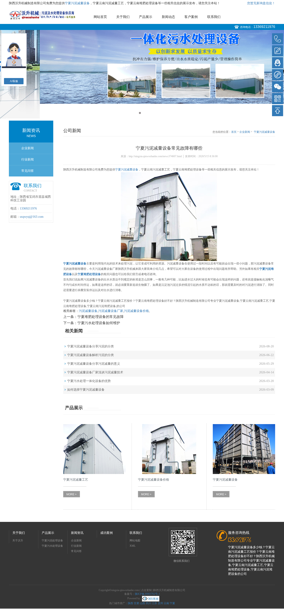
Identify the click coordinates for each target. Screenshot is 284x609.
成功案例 (106, 533)
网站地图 (135, 540)
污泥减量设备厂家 (110, 311)
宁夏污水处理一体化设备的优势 (89, 381)
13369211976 (264, 27)
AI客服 (14, 81)
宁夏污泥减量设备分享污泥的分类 (90, 346)
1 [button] (140, 113)
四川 (148, 603)
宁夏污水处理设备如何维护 (98, 323)
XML (133, 545)
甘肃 (136, 603)
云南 (166, 603)
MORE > (71, 494)
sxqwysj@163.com (31, 216)
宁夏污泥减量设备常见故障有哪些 (264, 132)
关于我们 (123, 17)
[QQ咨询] (277, 62)
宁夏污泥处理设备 (52, 540)
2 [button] (144, 113)
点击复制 (146, 590)
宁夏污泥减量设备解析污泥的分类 (90, 355)
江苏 (154, 603)
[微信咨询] (277, 86)
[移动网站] (277, 98)
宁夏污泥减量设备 (77, 3)
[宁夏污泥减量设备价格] (169, 449)
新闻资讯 (77, 533)
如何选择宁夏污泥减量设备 (86, 389)
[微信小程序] (277, 74)
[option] (142, 67)
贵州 (160, 603)
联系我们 (214, 17)
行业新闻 (27, 159)
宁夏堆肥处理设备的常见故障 (100, 317)
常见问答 (27, 170)
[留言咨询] (277, 50)
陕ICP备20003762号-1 (147, 593)
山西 (142, 603)
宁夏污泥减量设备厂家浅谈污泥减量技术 (95, 372)
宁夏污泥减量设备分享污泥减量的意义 (93, 363)
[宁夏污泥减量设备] (244, 449)
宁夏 (172, 603)
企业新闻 (27, 148)
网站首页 (100, 17)
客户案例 (191, 17)
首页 (234, 131)
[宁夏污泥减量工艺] (94, 449)
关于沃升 (17, 540)
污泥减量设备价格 (136, 311)
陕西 (130, 603)
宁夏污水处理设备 (52, 545)
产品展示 (145, 17)
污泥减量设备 (88, 311)
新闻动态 (168, 17)
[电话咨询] (277, 38)
